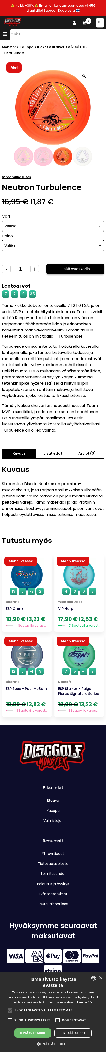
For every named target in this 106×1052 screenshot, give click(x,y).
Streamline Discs (16, 177)
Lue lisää (84, 1002)
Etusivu (53, 800)
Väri (6, 216)
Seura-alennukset (53, 904)
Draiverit (59, 47)
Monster (9, 47)
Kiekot (42, 47)
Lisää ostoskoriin (75, 269)
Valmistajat (53, 820)
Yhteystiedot (53, 853)
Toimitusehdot (53, 873)
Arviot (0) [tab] (87, 453)
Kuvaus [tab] (19, 453)
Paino (7, 236)
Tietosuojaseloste (53, 863)
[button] (10, 1010)
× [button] (100, 978)
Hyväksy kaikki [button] (32, 1033)
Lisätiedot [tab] (53, 453)
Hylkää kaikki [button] (73, 1033)
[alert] (53, 1012)
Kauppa (27, 47)
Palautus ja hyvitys (53, 883)
